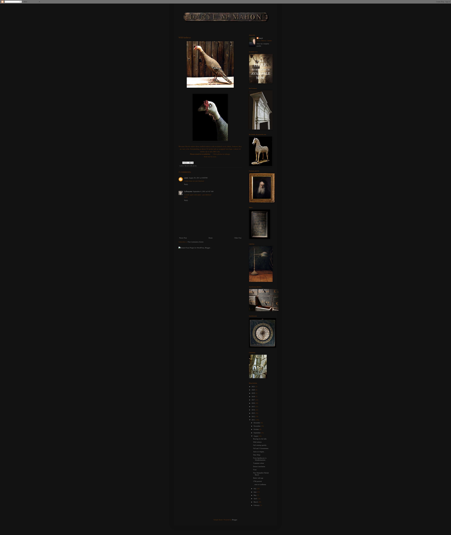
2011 (253, 420)
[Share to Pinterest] (192, 163)
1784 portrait (257, 481)
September (257, 433)
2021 (253, 386)
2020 (253, 390)
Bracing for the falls (259, 439)
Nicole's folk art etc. (191, 166)
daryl (261, 38)
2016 (253, 403)
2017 (253, 400)
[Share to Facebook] (190, 163)
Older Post (237, 238)
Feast (255, 470)
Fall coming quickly (259, 445)
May (255, 495)
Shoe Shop (256, 455)
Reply (186, 184)
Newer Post (183, 238)
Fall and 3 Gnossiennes (260, 448)
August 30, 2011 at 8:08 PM (198, 178)
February (257, 505)
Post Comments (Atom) (195, 242)
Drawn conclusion (259, 466)
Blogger (234, 520)
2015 (253, 406)
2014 (253, 410)
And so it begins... (259, 452)
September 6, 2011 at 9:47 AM (203, 191)
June (255, 492)
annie (186, 178)
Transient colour (258, 463)
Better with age (258, 478)
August (256, 436)
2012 (253, 416)
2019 (253, 393)
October (256, 429)
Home (211, 238)
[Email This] (183, 163)
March (256, 502)
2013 (253, 413)
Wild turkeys (257, 442)
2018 (253, 396)
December (257, 423)
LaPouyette (188, 191)
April (256, 499)
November (257, 426)
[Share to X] (188, 163)
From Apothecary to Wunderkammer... (260, 459)
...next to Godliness (259, 484)
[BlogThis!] (186, 163)
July (255, 489)
